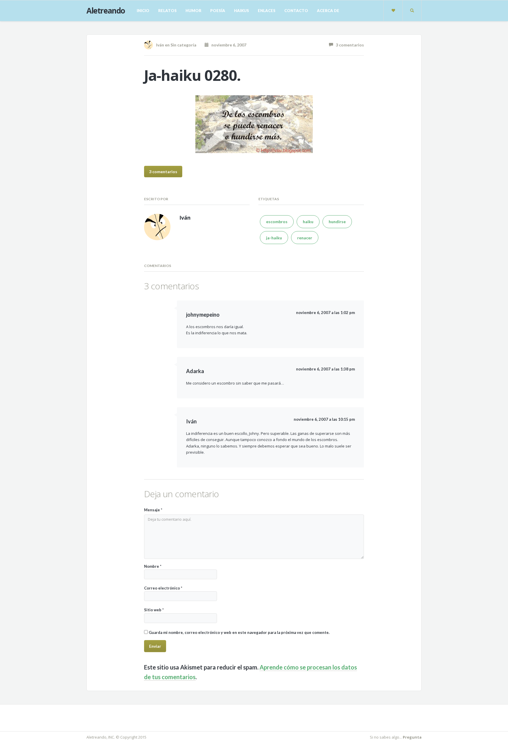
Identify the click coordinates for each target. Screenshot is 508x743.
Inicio (143, 10)
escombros (277, 221)
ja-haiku (274, 237)
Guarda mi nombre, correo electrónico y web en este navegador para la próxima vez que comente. (239, 632)
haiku (308, 221)
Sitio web (154, 609)
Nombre (152, 566)
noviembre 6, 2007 (227, 44)
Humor (193, 10)
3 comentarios (348, 44)
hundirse (337, 221)
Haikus (241, 10)
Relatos (167, 10)
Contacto (296, 10)
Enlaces (266, 10)
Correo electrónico (163, 588)
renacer (304, 237)
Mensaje (153, 509)
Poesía (217, 10)
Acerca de (328, 10)
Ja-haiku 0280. (192, 75)
